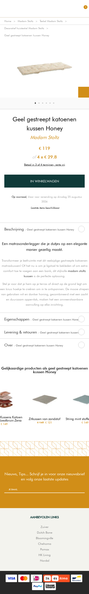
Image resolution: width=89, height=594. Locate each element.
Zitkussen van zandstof (44, 419)
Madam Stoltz (25, 21)
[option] (44, 68)
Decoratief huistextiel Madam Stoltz (24, 28)
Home (7, 21)
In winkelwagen (44, 181)
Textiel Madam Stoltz (51, 21)
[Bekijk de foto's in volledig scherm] (83, 92)
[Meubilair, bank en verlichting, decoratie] (44, 8)
